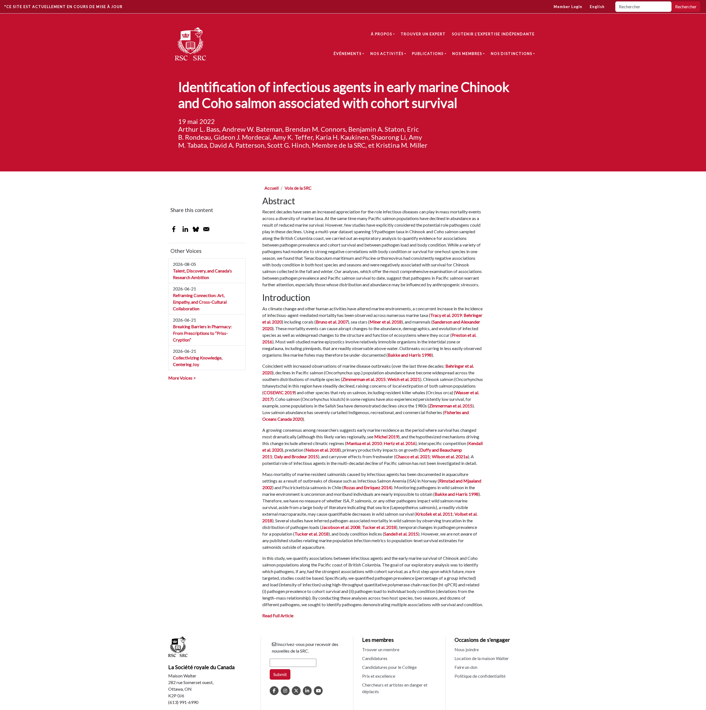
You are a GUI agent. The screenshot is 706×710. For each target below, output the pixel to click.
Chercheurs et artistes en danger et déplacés (394, 688)
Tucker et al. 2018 (379, 527)
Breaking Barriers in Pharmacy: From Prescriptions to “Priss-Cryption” (202, 333)
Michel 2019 (386, 436)
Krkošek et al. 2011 (434, 513)
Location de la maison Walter (481, 658)
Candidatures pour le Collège (389, 667)
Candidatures (374, 658)
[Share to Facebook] (173, 229)
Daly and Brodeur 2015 (296, 456)
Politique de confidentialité (480, 676)
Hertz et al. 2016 (399, 443)
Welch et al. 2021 (403, 379)
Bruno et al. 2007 (332, 321)
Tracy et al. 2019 (446, 315)
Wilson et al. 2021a (450, 456)
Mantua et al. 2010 (364, 443)
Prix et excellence (378, 676)
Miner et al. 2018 (386, 321)
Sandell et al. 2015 (401, 533)
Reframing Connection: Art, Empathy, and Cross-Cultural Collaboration (200, 302)
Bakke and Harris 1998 (410, 354)
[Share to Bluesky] (195, 229)
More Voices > (182, 377)
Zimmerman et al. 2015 (364, 379)
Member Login (568, 6)
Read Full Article (277, 615)
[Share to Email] (206, 229)
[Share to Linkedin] (185, 229)
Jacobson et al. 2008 (341, 527)
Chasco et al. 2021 (412, 456)
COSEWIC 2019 (279, 392)
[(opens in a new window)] (274, 690)
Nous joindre (466, 649)
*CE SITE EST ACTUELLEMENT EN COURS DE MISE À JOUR (63, 6)
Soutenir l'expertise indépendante (493, 34)
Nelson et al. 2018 (322, 449)
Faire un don (465, 667)
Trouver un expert (423, 34)
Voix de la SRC (298, 187)
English (597, 6)
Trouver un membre (380, 649)
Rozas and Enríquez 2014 (367, 487)
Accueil (271, 187)
